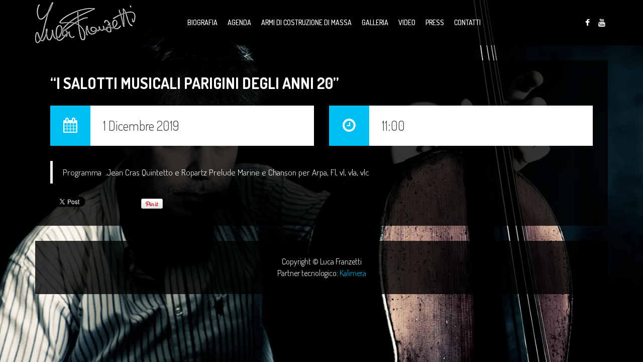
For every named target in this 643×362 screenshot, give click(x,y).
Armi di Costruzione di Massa (306, 22)
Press (434, 22)
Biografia (202, 22)
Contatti (467, 22)
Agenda (239, 22)
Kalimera (353, 273)
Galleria (375, 22)
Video (406, 22)
